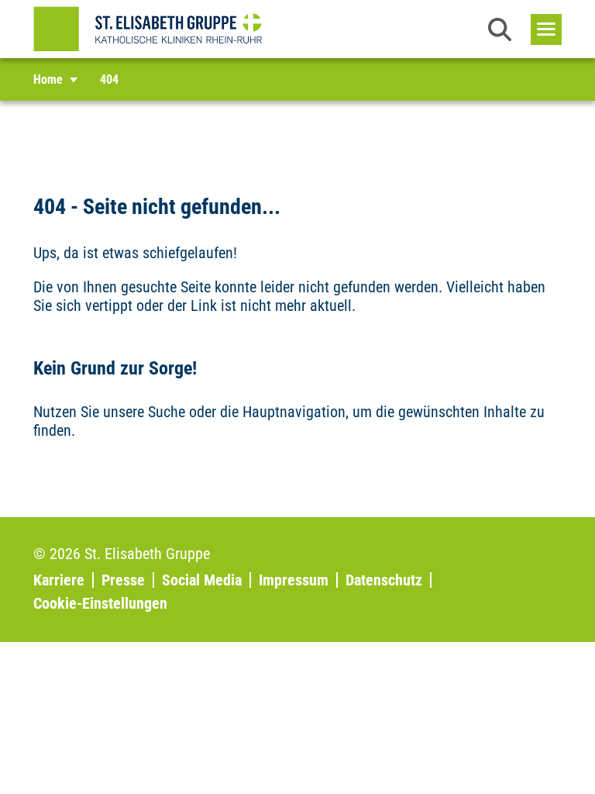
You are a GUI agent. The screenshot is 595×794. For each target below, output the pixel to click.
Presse (123, 580)
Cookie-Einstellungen (100, 603)
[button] (499, 29)
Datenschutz (384, 580)
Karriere (58, 580)
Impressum (293, 580)
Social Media (202, 580)
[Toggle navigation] (546, 29)
